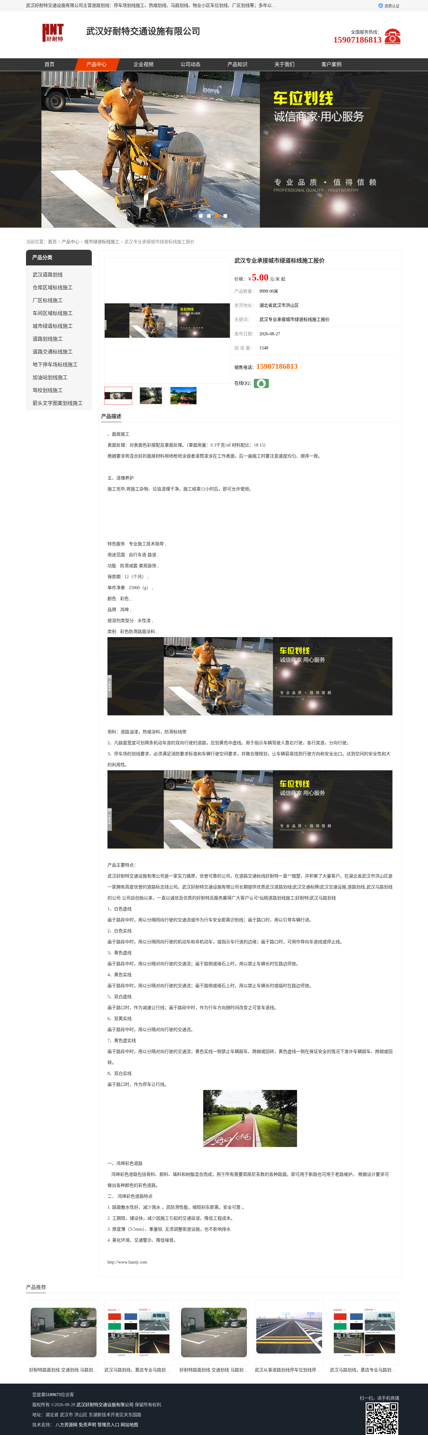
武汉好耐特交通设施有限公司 (104, 1404)
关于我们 (284, 64)
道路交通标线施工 (53, 351)
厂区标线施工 (48, 300)
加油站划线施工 (50, 377)
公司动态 (190, 64)
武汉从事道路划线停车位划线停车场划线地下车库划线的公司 (239, 1370)
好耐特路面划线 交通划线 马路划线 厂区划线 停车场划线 (159, 1370)
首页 (49, 64)
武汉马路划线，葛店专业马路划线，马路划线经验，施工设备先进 (92, 1370)
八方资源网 (66, 1424)
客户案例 (331, 64)
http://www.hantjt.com (127, 1262)
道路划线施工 (48, 339)
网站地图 (129, 1424)
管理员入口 (108, 1424)
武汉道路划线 (48, 274)
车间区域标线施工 (53, 313)
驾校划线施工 (48, 390)
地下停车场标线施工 (55, 364)
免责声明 (87, 1424)
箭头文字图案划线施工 (58, 403)
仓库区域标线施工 (53, 287)
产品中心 (96, 64)
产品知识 (237, 64)
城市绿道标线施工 (101, 241)
